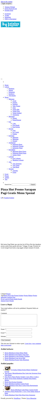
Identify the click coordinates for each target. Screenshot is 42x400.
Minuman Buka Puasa (19, 151)
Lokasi (7, 87)
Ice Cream (16, 132)
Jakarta (11, 90)
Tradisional (12, 143)
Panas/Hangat (17, 120)
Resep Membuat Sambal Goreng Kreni (17, 384)
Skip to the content (6, 1)
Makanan (11, 99)
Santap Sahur (17, 155)
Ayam (14, 101)
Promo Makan (28, 295)
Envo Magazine (31, 398)
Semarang (12, 92)
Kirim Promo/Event (11, 9)
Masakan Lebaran (18, 160)
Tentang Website (10, 7)
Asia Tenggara (17, 163)
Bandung (11, 88)
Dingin (15, 118)
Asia (10, 162)
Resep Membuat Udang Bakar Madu (16, 353)
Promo (7, 176)
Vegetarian (16, 115)
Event (6, 174)
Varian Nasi (16, 111)
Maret (5, 295)
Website (3, 336)
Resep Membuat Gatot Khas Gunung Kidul (24, 390)
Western (11, 169)
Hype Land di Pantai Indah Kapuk (11, 299)
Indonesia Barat (17, 144)
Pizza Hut (11, 295)
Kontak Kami (9, 10)
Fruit (14, 130)
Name (3, 329)
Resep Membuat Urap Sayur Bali (15, 358)
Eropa (14, 172)
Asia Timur (16, 165)
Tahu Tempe (16, 106)
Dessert (11, 129)
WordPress (17, 398)
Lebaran (11, 156)
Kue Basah (16, 125)
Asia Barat (16, 167)
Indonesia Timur (18, 148)
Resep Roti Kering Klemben (13, 382)
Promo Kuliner (18, 295)
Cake (14, 123)
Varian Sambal (17, 113)
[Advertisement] (21, 53)
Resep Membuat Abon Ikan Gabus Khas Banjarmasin (21, 385)
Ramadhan (12, 149)
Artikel (7, 177)
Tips (6, 179)
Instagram (8, 17)
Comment (4, 313)
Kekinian (11, 136)
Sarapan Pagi (11, 297)
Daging (15, 102)
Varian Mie (16, 109)
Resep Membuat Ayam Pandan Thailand (17, 356)
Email (3, 333)
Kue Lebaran (17, 158)
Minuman (12, 116)
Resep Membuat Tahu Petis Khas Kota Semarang (20, 395)
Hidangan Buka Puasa (19, 153)
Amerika (15, 170)
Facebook (8, 14)
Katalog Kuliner (9, 198)
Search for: (8, 184)
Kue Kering (16, 127)
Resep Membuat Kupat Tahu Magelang (17, 360)
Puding (15, 134)
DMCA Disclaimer (10, 19)
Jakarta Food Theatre (7, 301)
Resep (6, 97)
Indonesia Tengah (18, 146)
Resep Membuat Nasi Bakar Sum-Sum (17, 354)
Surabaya (11, 94)
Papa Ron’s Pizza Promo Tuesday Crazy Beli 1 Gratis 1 (22, 377)
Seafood (15, 104)
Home (6, 85)
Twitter (7, 15)
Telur (14, 108)
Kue (10, 122)
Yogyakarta (12, 95)
